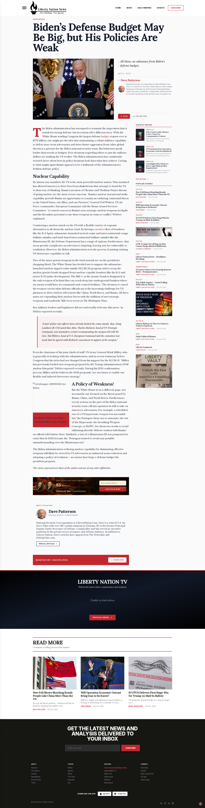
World (70, 774)
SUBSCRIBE (176, 8)
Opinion (70, 771)
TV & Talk (71, 777)
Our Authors (35, 771)
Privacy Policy (36, 780)
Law (69, 783)
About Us (34, 768)
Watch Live (108, 774)
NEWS (129, 8)
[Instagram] (173, 803)
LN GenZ (107, 780)
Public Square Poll (147, 774)
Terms (33, 783)
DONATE (161, 8)
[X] (161, 803)
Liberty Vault (108, 777)
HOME (118, 8)
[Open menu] (24, 8)
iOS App (143, 777)
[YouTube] (169, 803)
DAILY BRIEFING (144, 8)
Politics (70, 768)
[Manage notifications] (200, 804)
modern (100, 229)
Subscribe (131, 748)
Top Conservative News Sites (115, 768)
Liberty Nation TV (110, 771)
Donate (143, 771)
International (108, 783)
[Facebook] (165, 803)
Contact (34, 774)
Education (71, 780)
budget (105, 136)
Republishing (35, 777)
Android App (145, 780)
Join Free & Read (112, 489)
